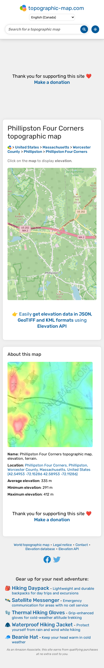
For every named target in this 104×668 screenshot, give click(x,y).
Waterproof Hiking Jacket (42, 624)
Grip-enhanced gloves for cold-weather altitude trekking (53, 615)
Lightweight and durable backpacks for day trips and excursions (53, 590)
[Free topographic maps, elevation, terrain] (9, 147)
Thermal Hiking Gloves (38, 612)
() (48, 469)
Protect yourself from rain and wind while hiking (50, 627)
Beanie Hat (25, 637)
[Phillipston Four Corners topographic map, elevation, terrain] (50, 404)
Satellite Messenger (35, 600)
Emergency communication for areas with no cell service (50, 602)
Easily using (55, 320)
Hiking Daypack (30, 588)
